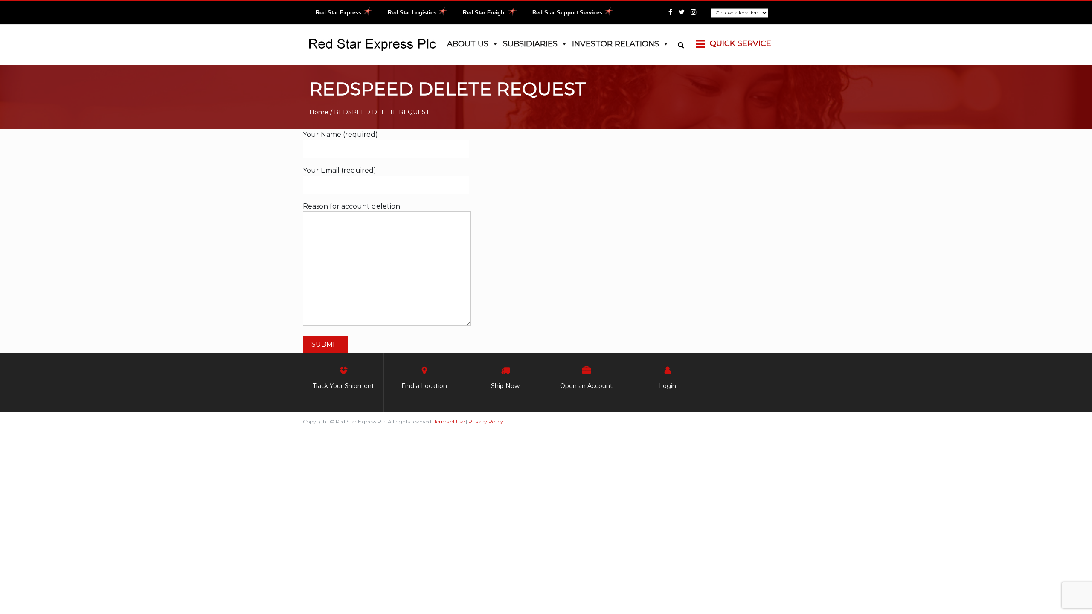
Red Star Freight (484, 12)
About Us (467, 44)
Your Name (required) (340, 134)
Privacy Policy (485, 421)
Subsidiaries (530, 44)
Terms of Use (449, 421)
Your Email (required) (339, 170)
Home (318, 112)
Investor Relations (615, 44)
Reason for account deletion (351, 206)
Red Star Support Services (567, 12)
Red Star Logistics (412, 12)
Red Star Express (338, 12)
